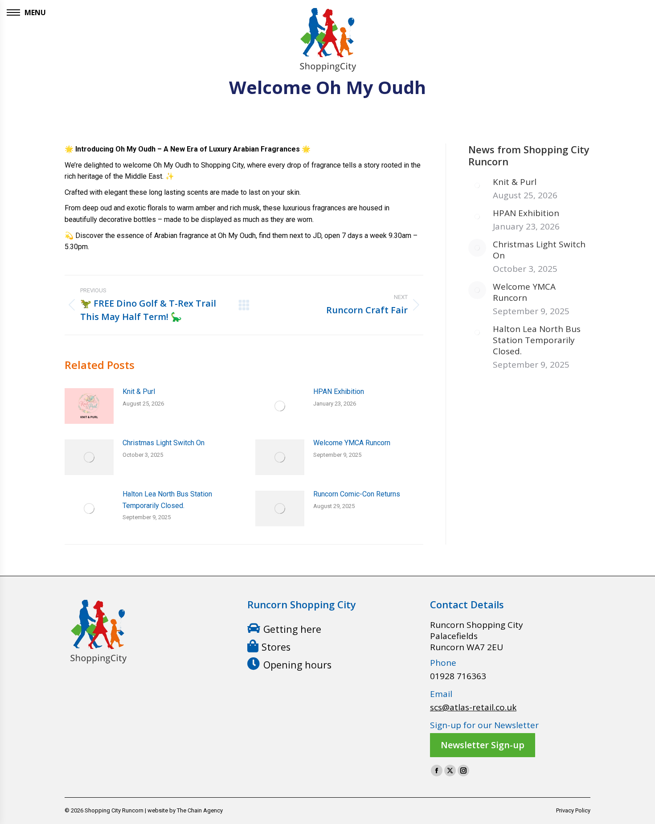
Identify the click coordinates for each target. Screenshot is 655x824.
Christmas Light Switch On (164, 443)
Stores (276, 646)
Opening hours (297, 664)
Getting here (292, 629)
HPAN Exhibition (338, 391)
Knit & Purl (139, 391)
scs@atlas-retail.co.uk (473, 707)
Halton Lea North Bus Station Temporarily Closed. (167, 500)
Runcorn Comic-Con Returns (356, 494)
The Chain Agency (200, 810)
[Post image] (89, 406)
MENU (35, 12)
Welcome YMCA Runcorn (351, 443)
